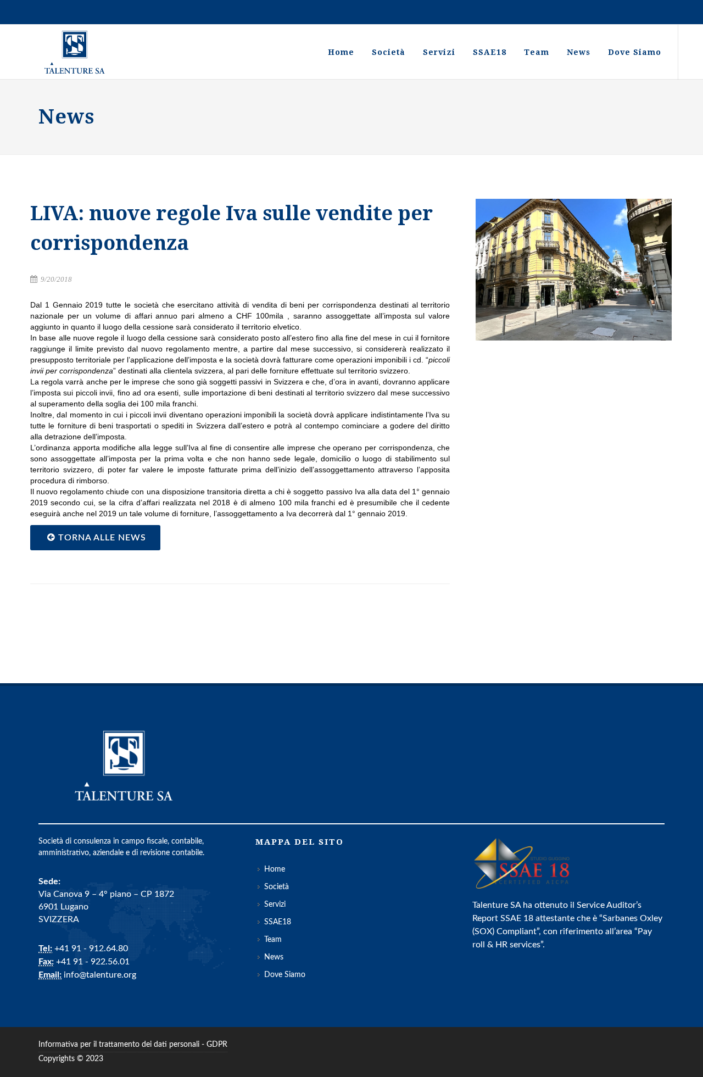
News (273, 957)
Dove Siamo (284, 975)
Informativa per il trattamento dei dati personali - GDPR (132, 1044)
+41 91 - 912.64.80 (91, 948)
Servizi (275, 904)
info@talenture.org (100, 974)
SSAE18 (277, 922)
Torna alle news (100, 537)
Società (276, 887)
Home (274, 869)
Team (273, 940)
